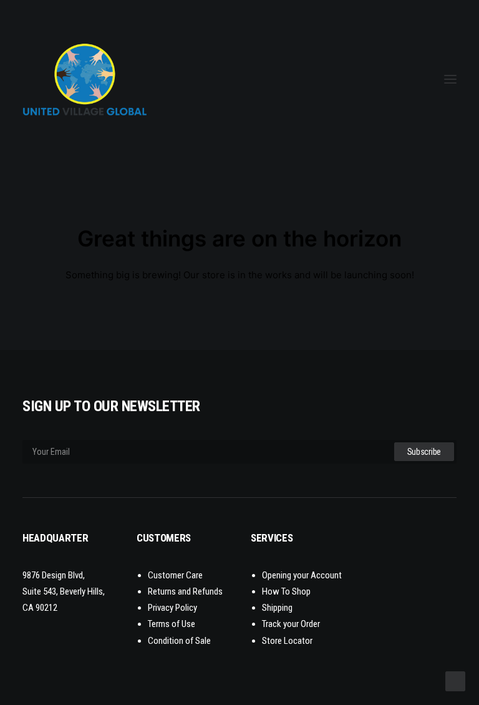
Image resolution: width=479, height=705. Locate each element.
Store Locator (287, 640)
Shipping (277, 607)
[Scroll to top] (455, 680)
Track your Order (291, 624)
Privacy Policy (172, 607)
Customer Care (175, 575)
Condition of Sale (179, 640)
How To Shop (286, 591)
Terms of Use (171, 624)
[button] (450, 79)
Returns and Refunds (185, 591)
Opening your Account (302, 575)
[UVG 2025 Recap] (129, 79)
